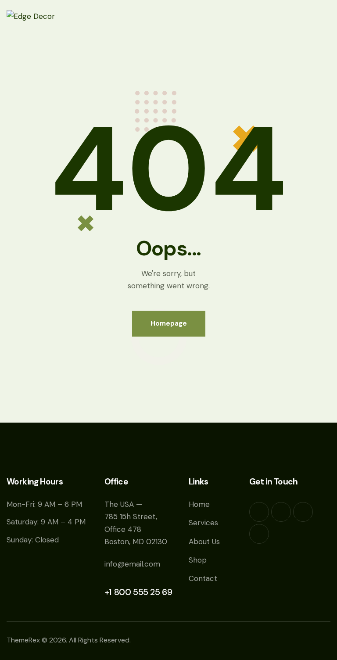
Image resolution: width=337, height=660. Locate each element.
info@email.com (132, 564)
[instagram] (259, 534)
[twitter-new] (281, 512)
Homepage (169, 323)
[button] (327, 16)
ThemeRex (23, 640)
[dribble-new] (303, 512)
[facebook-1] (259, 512)
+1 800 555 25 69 (138, 592)
